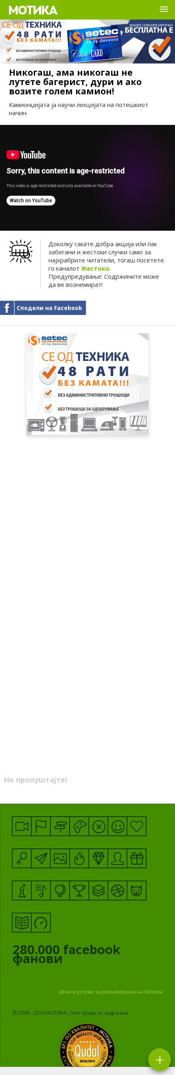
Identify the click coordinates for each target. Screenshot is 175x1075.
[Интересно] (137, 858)
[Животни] (137, 890)
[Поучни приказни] (22, 923)
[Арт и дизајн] (98, 858)
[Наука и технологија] (22, 890)
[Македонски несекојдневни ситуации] (41, 826)
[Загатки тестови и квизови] (22, 858)
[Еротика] (98, 826)
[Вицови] (117, 826)
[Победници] (79, 890)
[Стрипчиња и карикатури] (117, 858)
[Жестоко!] (79, 858)
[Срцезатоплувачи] (137, 826)
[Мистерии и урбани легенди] (60, 826)
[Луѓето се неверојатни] (41, 858)
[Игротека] (79, 826)
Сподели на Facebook (49, 308)
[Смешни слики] (60, 858)
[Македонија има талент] (41, 890)
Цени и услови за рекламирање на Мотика (110, 991)
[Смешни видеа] (22, 826)
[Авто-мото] (41, 923)
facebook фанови (66, 956)
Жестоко (95, 268)
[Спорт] (117, 890)
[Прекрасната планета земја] (60, 890)
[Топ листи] (98, 890)
